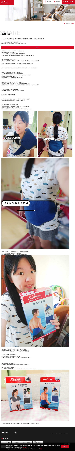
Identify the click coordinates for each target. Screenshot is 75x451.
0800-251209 (69, 2)
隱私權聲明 (25, 447)
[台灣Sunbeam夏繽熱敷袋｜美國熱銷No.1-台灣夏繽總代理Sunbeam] (4, 3)
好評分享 (37, 47)
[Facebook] (15, 432)
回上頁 (72, 23)
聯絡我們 (58, 1)
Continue (65, 446)
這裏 (41, 448)
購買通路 (49, 1)
